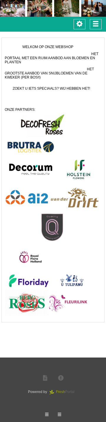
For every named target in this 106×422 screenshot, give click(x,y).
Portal (67, 392)
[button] (45, 378)
